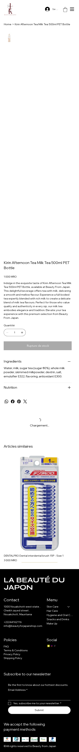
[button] (65, 9)
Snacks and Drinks (58, 619)
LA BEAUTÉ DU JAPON (34, 584)
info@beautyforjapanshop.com (23, 626)
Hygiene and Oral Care (60, 615)
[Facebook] (12, 401)
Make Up (52, 623)
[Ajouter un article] (22, 332)
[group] (39, 509)
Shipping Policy (13, 658)
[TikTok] (55, 646)
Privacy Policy (12, 654)
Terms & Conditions (16, 650)
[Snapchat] (48, 646)
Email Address (17, 690)
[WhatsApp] (6, 401)
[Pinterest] (19, 401)
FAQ (6, 646)
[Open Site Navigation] (72, 9)
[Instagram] (52, 646)
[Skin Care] (68, 607)
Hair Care (52, 610)
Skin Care (52, 606)
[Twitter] (25, 401)
